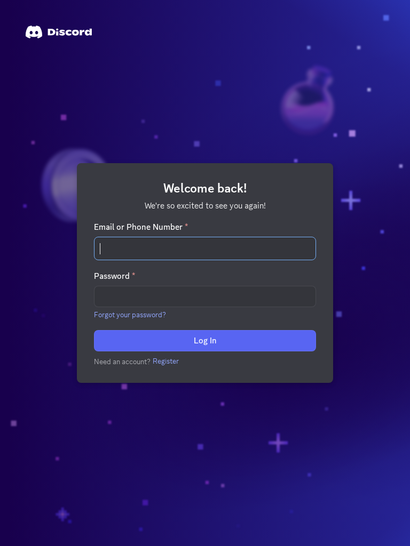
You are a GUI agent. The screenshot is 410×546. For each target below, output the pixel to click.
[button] (130, 314)
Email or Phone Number (141, 227)
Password (114, 276)
